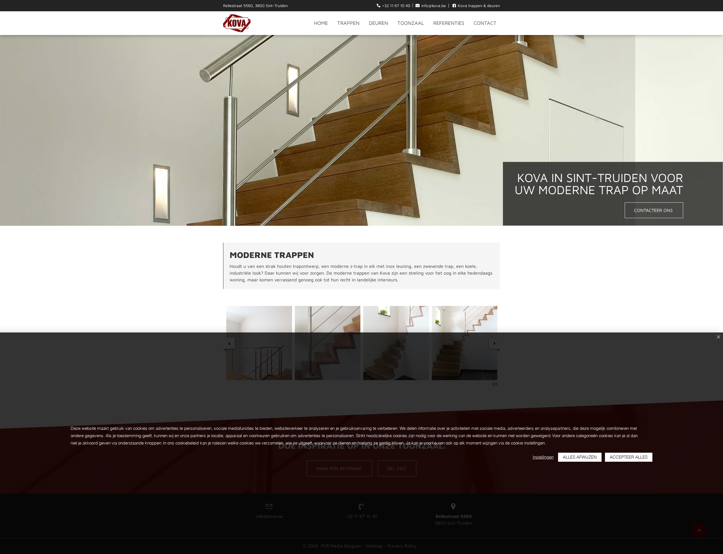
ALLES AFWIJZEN (580, 457)
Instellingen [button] (543, 457)
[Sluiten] (718, 337)
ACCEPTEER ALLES (629, 457)
